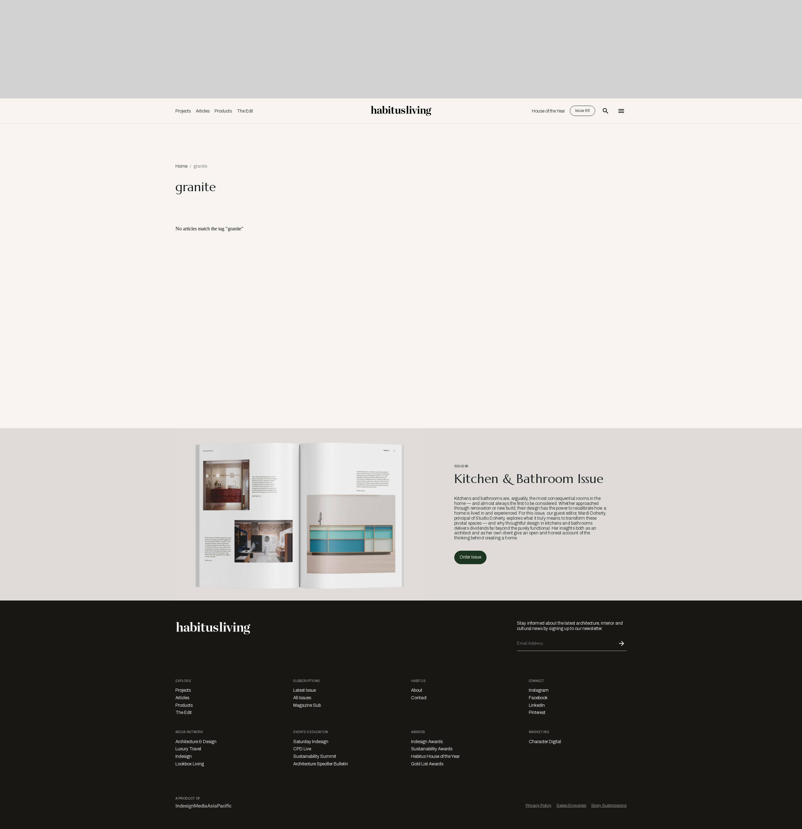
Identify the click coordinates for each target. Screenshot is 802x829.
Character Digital (545, 741)
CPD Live (302, 749)
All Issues (302, 697)
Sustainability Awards (431, 749)
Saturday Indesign (310, 741)
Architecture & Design (195, 741)
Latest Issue (304, 690)
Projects (183, 111)
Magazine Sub (307, 705)
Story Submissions (609, 805)
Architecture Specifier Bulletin (320, 764)
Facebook (538, 697)
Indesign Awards (427, 741)
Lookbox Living (189, 764)
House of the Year (548, 111)
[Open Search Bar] (605, 111)
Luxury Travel (188, 749)
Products (223, 111)
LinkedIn (537, 705)
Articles (203, 111)
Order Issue (470, 557)
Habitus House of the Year (435, 756)
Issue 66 (582, 110)
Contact (419, 697)
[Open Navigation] (621, 111)
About (416, 690)
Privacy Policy (538, 805)
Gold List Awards (427, 764)
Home (181, 166)
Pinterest (537, 712)
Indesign (183, 756)
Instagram (539, 690)
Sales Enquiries (571, 805)
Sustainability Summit (314, 756)
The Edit (245, 111)
